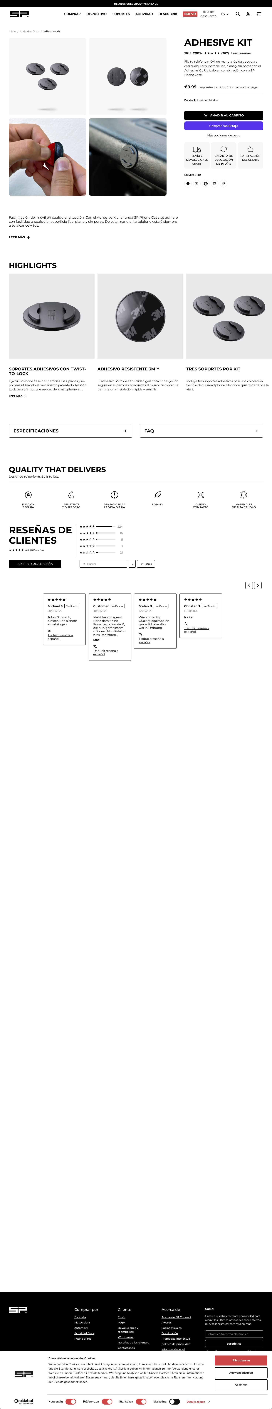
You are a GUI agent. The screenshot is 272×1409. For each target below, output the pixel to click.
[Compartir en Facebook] (188, 183)
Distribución (170, 1333)
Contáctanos (126, 1348)
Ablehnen (241, 1384)
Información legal (173, 1349)
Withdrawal (125, 1337)
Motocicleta (82, 1322)
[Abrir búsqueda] (238, 14)
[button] (101, 526)
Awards (167, 1322)
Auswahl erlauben (241, 1372)
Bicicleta (80, 1317)
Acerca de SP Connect (176, 1317)
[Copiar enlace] (223, 183)
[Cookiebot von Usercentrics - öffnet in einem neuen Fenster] (24, 1402)
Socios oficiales (172, 1328)
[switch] (107, 1402)
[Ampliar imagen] (47, 76)
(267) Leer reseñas (236, 53)
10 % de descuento (208, 14)
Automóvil (81, 1328)
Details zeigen (196, 1401)
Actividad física (29, 31)
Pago (121, 1322)
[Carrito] (258, 14)
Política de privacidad (176, 1344)
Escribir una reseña (35, 564)
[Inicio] (19, 14)
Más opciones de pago (223, 135)
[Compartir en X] (197, 183)
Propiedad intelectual (176, 1338)
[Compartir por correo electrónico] (214, 183)
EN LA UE (136, 3)
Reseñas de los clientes (133, 1342)
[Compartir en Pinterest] (205, 183)
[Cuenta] (248, 14)
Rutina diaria (82, 1338)
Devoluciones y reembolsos (128, 1329)
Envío (121, 1317)
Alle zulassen (241, 1360)
